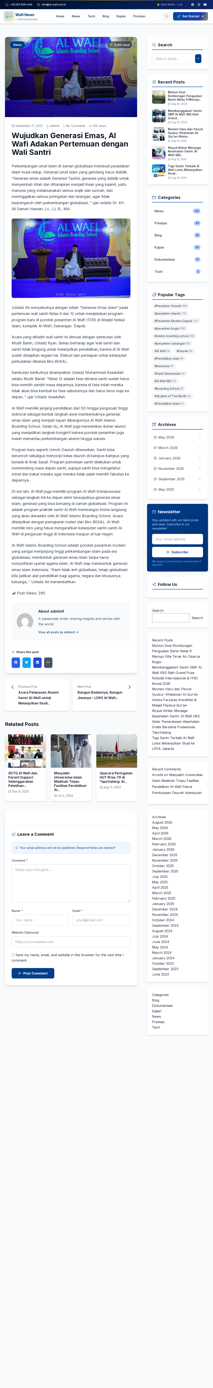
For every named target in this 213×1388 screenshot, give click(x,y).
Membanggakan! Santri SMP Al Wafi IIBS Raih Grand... (185, 114)
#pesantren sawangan (172, 343)
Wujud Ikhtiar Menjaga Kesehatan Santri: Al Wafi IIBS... (184, 151)
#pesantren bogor (170, 328)
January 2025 (163, 904)
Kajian (121, 16)
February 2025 (163, 898)
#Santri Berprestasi (170, 373)
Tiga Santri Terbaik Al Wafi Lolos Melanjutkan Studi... (185, 169)
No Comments (75, 126)
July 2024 (160, 936)
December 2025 (164, 855)
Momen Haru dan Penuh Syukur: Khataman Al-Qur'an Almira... (185, 132)
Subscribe (180, 552)
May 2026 (160, 828)
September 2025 (165, 871)
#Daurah (184, 351)
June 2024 (160, 942)
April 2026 (160, 833)
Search (157, 610)
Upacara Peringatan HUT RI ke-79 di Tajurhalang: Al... (116, 777)
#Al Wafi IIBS (165, 381)
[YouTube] (205, 5)
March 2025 (161, 893)
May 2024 (160, 947)
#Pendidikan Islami (169, 403)
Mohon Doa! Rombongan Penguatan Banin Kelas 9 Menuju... (185, 95)
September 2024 (165, 925)
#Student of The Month (173, 396)
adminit (54, 126)
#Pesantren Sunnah (171, 306)
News (76, 16)
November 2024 (165, 915)
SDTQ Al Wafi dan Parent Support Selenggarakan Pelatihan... (22, 779)
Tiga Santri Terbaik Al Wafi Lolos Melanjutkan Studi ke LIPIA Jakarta (173, 743)
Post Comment (35, 973)
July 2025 (160, 877)
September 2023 (165, 969)
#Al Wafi (162, 351)
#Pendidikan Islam (169, 358)
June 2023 (160, 974)
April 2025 (160, 887)
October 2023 (163, 963)
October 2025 (163, 866)
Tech (91, 16)
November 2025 (165, 860)
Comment (20, 860)
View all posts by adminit (56, 632)
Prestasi (139, 16)
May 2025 (160, 882)
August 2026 (162, 822)
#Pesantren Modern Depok (176, 321)
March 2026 (161, 839)
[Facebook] (193, 5)
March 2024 (162, 953)
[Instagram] (199, 5)
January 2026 (163, 849)
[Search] (167, 16)
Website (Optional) (25, 932)
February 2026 (164, 844)
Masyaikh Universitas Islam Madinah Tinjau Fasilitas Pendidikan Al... (70, 781)
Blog (106, 16)
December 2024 (165, 909)
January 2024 (163, 958)
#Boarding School (169, 388)
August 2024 (162, 931)
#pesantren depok (170, 313)
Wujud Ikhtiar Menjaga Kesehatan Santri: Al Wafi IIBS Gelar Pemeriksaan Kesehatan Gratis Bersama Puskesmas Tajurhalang (176, 721)
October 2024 (163, 920)
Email (78, 911)
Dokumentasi (162, 1006)
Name (17, 911)
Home (60, 16)
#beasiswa (164, 366)
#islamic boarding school (174, 336)
